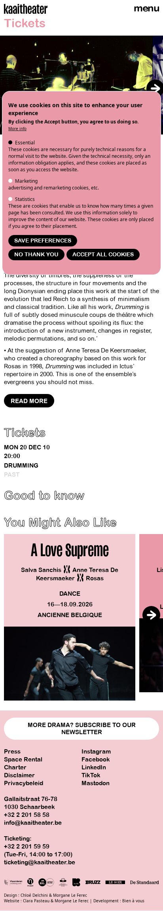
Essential (25, 142)
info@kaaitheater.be (33, 822)
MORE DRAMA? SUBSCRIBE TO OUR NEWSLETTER (82, 729)
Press (12, 751)
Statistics (25, 199)
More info (17, 128)
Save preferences (42, 240)
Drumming (21, 465)
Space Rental (23, 759)
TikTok (91, 775)
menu (146, 8)
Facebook (96, 759)
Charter (15, 767)
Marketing (26, 181)
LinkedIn (94, 767)
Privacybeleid (23, 783)
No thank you (36, 254)
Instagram (96, 751)
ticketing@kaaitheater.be (39, 862)
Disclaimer (19, 775)
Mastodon (96, 783)
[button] (155, 88)
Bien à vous (133, 900)
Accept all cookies (103, 254)
